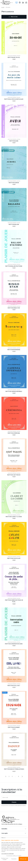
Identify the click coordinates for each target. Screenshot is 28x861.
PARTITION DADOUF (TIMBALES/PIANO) (14, 769)
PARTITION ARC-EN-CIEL (14, 57)
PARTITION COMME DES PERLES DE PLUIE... (14, 600)
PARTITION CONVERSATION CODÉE (14, 644)
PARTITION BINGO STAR (14, 308)
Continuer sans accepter (4, 859)
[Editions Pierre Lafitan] (7, 2)
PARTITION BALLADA (14, 224)
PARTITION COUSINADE (14, 727)
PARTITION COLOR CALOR (13, 558)
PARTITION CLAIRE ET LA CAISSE (14, 516)
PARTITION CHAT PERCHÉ (13, 475)
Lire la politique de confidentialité (7, 853)
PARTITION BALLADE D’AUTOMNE (13, 266)
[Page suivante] (22, 776)
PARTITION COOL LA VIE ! (13, 685)
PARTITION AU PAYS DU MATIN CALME (13, 99)
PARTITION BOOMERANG (13, 349)
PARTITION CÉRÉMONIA (14, 433)
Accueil (2, 7)
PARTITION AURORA (14, 183)
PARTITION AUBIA (13, 141)
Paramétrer (14, 858)
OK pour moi (23, 858)
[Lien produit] (14, 40)
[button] (1, 2)
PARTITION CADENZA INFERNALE (13, 391)
